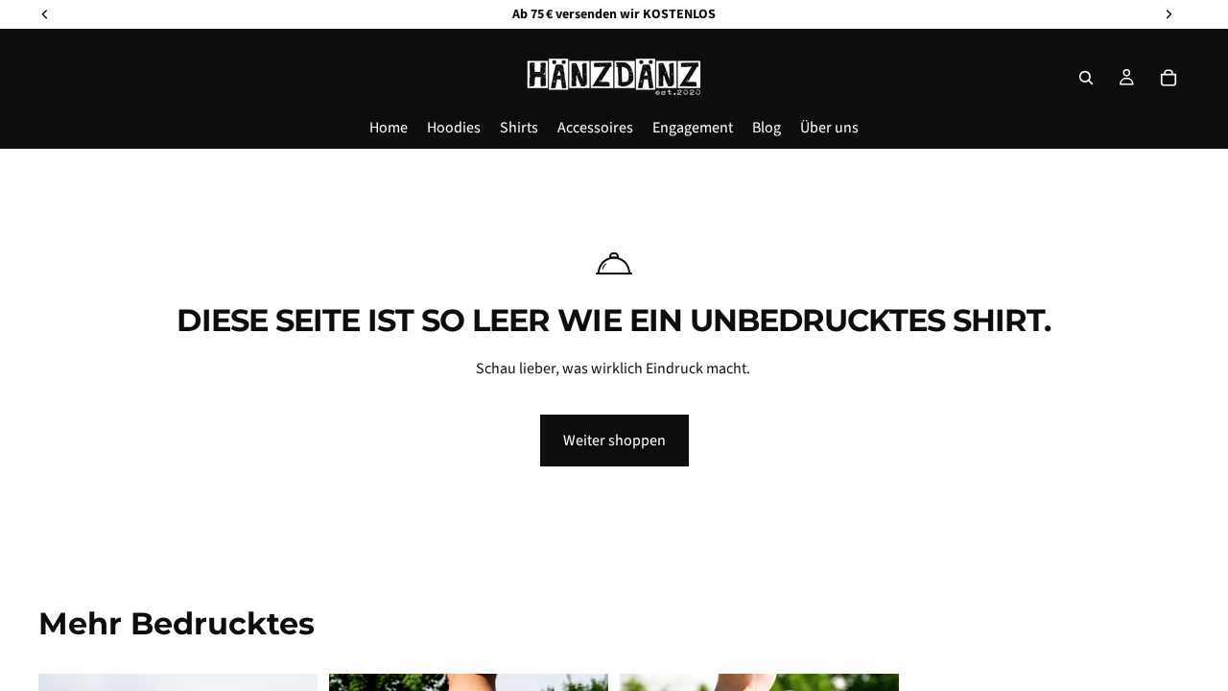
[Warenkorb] (1168, 78)
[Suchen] (1086, 78)
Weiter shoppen (614, 440)
